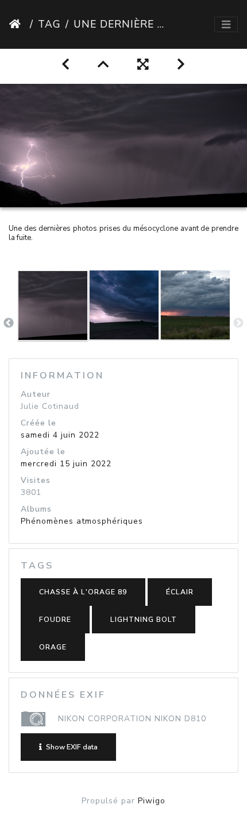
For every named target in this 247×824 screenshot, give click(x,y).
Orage (53, 647)
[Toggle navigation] (226, 25)
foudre (55, 619)
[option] (52, 321)
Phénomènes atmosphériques (82, 521)
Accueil (17, 24)
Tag (49, 24)
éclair (180, 592)
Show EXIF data (71, 747)
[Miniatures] (104, 64)
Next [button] (238, 323)
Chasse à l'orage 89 (83, 592)
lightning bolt (143, 619)
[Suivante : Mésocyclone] (181, 64)
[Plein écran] (143, 64)
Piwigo (151, 800)
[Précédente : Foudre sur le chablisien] (66, 64)
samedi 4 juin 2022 (60, 435)
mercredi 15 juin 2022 (66, 463)
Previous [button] (8, 323)
